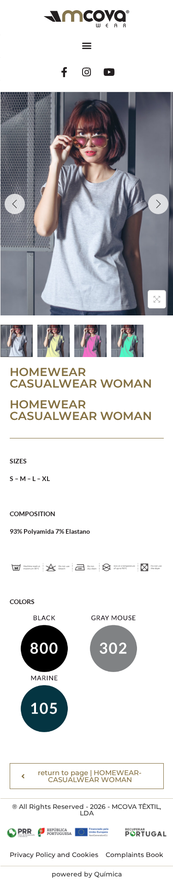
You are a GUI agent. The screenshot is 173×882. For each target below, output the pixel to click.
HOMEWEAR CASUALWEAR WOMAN (81, 410)
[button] (86, 45)
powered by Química (87, 874)
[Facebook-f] (64, 72)
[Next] (158, 204)
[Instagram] (87, 72)
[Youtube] (109, 72)
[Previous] (15, 204)
